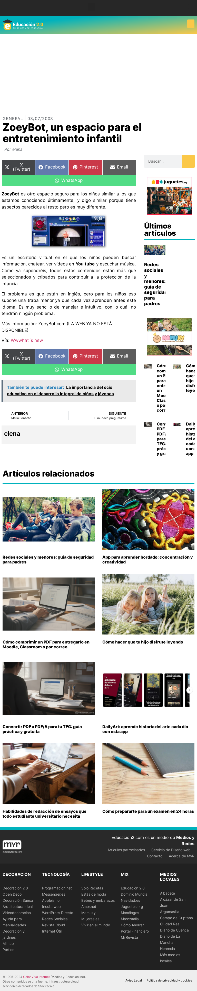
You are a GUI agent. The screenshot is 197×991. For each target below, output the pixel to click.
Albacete (167, 893)
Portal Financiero (135, 931)
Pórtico (8, 949)
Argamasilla (169, 911)
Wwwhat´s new (26, 340)
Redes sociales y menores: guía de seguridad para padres (156, 284)
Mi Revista (129, 937)
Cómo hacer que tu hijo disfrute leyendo (142, 642)
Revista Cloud (53, 925)
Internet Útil (52, 931)
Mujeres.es (90, 919)
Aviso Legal (133, 980)
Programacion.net (57, 888)
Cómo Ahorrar (132, 925)
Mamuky (88, 912)
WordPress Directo (57, 912)
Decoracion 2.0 (15, 888)
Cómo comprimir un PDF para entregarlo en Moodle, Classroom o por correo (46, 644)
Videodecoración (17, 912)
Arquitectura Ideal (18, 906)
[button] (91, 7)
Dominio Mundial (134, 894)
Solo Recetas (92, 888)
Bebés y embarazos (98, 900)
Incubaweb (51, 906)
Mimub (8, 943)
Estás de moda (93, 894)
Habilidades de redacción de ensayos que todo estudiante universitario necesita (44, 814)
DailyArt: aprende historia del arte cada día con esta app (145, 729)
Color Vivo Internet (36, 977)
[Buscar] (188, 161)
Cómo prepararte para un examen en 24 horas (148, 811)
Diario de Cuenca (174, 930)
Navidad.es (130, 900)
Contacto (154, 856)
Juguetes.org (132, 906)
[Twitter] (190, 10)
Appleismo (51, 900)
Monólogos (130, 912)
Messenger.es (53, 894)
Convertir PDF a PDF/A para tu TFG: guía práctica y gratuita (42, 729)
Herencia (167, 948)
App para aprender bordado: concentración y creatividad (147, 559)
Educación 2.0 (133, 888)
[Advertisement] (98, 72)
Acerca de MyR (181, 856)
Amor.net (88, 906)
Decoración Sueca (18, 900)
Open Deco (12, 894)
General (13, 118)
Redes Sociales (54, 919)
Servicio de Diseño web (171, 850)
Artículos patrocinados (126, 850)
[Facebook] (190, 6)
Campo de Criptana (176, 918)
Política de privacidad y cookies (169, 980)
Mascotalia (130, 919)
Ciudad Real (170, 924)
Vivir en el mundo (95, 925)
